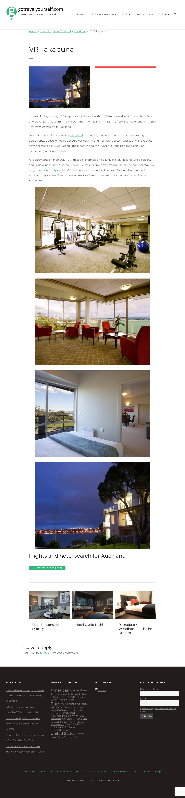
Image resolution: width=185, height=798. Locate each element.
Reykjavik (73, 722)
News (147, 771)
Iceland (72, 707)
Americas (60, 690)
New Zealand (62, 31)
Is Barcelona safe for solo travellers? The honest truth (22, 710)
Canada (70, 697)
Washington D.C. (70, 737)
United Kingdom (60, 730)
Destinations (142, 14)
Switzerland (57, 724)
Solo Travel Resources (101, 14)
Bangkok (75, 694)
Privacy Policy (119, 771)
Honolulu (64, 707)
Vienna (60, 737)
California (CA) (58, 697)
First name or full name (151, 689)
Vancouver (80, 733)
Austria (66, 694)
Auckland (80, 31)
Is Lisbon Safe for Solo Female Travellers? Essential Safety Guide (25, 749)
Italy (53, 710)
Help (158, 771)
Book (125, 14)
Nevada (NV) (68, 713)
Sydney (68, 724)
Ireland (80, 708)
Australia (56, 694)
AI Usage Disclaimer (95, 771)
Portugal (55, 722)
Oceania (45, 31)
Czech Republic (59, 700)
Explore (162, 14)
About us (29, 771)
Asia (83, 690)
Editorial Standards (68, 771)
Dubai (72, 699)
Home (79, 14)
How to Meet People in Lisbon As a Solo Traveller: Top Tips (25, 738)
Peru (85, 719)
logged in (46, 652)
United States (63, 733)
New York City (76, 715)
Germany (82, 703)
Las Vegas (62, 710)
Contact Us (46, 771)
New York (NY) (59, 715)
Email (143, 699)
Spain (81, 722)
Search (135, 771)
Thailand (77, 724)
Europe (58, 703)
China (79, 697)
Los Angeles (55, 713)
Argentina (74, 690)
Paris (79, 718)
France (71, 703)
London (80, 710)
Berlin (84, 694)
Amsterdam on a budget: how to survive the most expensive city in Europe (25, 695)
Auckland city (48, 170)
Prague (63, 722)
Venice (53, 737)
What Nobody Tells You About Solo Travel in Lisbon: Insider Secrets (23, 723)
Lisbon (72, 710)
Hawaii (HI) (55, 708)
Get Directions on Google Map (47, 567)
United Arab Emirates (63, 727)
